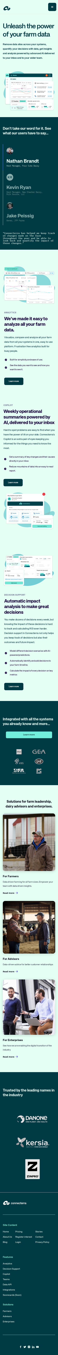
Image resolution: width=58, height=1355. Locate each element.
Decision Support (11, 1269)
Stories (39, 1232)
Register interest (23, 1237)
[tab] (29, 157)
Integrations (9, 1290)
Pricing (18, 1232)
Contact (39, 1237)
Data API (7, 1285)
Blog (5, 1242)
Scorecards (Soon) (12, 1295)
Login (18, 1242)
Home (6, 1232)
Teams (6, 1279)
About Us (7, 1237)
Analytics (7, 1264)
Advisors (7, 1316)
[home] (6, 7)
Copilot (6, 1274)
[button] (52, 7)
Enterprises (8, 1322)
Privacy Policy (42, 1242)
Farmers (7, 1311)
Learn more (29, 735)
